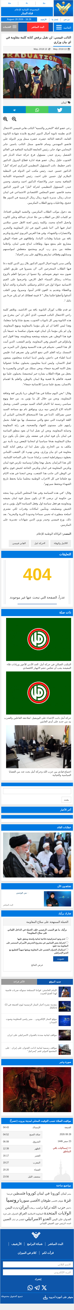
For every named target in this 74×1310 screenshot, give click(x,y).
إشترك (38, 1279)
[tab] (37, 922)
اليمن (8, 1207)
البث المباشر (38, 27)
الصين (7, 1219)
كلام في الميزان (27, 1252)
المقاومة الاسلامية (35, 1214)
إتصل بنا (55, 19)
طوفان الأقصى (40, 1200)
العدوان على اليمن (61, 1219)
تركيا (47, 1207)
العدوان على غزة (10, 1214)
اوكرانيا (15, 1208)
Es (44, 3)
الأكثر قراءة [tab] (19, 981)
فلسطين (19, 1193)
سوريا (24, 1200)
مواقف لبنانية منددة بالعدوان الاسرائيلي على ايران (32, 1035)
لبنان (64, 102)
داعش (68, 1208)
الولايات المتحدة (57, 1213)
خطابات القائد (64, 827)
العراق (23, 1213)
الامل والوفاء (60, 543)
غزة (67, 1200)
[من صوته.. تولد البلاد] (37, 1089)
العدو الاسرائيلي (38, 1219)
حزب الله (58, 1207)
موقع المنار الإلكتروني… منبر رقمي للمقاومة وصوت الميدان (31, 1021)
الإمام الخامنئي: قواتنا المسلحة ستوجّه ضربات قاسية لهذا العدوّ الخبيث (31, 992)
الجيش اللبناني (47, 1223)
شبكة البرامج (34, 1243)
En (9, 3)
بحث (66, 799)
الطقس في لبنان (18, 1220)
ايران (24, 1206)
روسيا (12, 1200)
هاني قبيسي (18, 543)
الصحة (68, 1223)
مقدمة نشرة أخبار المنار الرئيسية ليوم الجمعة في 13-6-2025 (30, 1006)
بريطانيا (32, 1208)
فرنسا (9, 1194)
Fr (27, 3)
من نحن (67, 19)
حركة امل (39, 543)
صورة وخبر (65, 1062)
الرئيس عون (60, 1223)
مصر (69, 1194)
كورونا (31, 1193)
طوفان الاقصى (57, 1201)
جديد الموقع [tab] (55, 981)
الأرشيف (43, 19)
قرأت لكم (48, 1252)
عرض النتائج (37, 965)
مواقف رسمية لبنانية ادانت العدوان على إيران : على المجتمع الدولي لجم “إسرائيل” (31, 1050)
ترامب (39, 1207)
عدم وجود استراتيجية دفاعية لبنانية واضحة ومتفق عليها (41, 939)
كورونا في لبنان (48, 1193)
